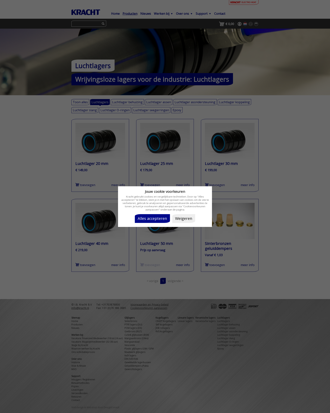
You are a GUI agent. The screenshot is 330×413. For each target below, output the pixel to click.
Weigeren (183, 218)
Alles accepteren (152, 218)
